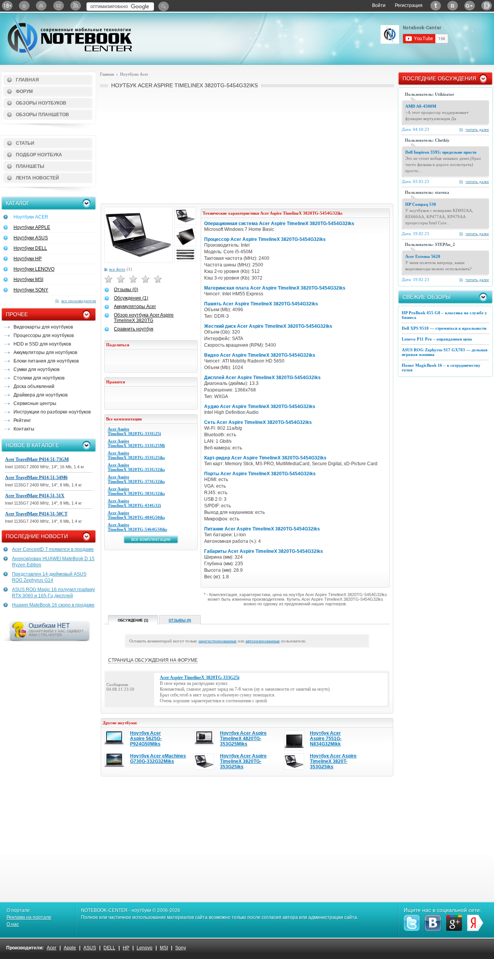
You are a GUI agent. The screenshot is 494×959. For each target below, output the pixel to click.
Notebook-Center (70, 37)
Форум (24, 91)
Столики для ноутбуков (39, 378)
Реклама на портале (29, 917)
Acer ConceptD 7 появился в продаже (53, 549)
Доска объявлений (34, 386)
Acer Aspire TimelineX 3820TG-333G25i (199, 677)
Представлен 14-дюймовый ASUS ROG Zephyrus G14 (49, 577)
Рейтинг (22, 420)
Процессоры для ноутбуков (44, 335)
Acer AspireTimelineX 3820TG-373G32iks (136, 479)
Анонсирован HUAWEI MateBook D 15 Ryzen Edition (53, 562)
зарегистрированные (217, 641)
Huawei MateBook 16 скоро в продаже (53, 605)
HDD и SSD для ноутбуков (42, 344)
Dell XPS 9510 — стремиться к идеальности (444, 328)
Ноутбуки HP (28, 258)
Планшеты (30, 166)
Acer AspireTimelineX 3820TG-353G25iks (136, 455)
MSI (164, 948)
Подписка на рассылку (58, 5)
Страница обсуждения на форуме (153, 660)
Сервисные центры (35, 403)
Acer (51, 948)
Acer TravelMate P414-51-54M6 (36, 477)
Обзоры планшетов (42, 114)
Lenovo (144, 948)
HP (126, 948)
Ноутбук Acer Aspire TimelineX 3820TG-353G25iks (243, 761)
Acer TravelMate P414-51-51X (34, 495)
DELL (109, 948)
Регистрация (409, 5)
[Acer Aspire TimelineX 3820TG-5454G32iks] (138, 235)
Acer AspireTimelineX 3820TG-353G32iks (136, 467)
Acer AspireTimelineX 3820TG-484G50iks (136, 515)
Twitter (436, 5)
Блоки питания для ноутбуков (46, 361)
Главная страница (24, 5)
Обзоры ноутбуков (41, 103)
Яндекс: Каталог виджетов (486, 5)
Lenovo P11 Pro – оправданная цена (437, 339)
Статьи (25, 143)
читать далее (477, 129)
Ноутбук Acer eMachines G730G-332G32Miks (158, 758)
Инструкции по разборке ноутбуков (52, 412)
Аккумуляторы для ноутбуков (45, 352)
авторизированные (262, 641)
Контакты (24, 429)
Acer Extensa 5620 (422, 256)
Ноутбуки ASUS (31, 238)
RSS (75, 5)
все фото (117, 269)
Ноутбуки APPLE (32, 227)
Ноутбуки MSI (28, 279)
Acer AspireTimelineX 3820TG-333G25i (134, 431)
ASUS (89, 948)
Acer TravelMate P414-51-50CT (36, 514)
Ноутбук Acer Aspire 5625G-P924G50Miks (146, 738)
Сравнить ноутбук (133, 329)
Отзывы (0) (126, 289)
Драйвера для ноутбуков (41, 395)
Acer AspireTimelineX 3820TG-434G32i (134, 503)
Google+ (469, 5)
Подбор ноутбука (39, 155)
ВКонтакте (452, 5)
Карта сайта (41, 5)
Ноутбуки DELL (30, 248)
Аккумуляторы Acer (135, 306)
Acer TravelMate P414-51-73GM (37, 459)
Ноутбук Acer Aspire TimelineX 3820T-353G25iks (333, 761)
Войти (379, 5)
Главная (27, 80)
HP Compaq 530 (420, 204)
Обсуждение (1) (131, 298)
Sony (180, 948)
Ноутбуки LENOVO (34, 269)
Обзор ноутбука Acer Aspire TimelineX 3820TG (144, 317)
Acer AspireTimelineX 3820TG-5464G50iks (137, 527)
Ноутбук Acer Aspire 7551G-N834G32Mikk (326, 738)
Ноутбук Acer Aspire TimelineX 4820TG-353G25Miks (243, 738)
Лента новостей (37, 178)
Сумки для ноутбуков (36, 369)
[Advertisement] (247, 145)
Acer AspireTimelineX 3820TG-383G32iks (136, 491)
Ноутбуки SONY (31, 290)
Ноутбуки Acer (134, 74)
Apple (70, 948)
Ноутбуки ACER (31, 217)
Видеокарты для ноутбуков (43, 327)
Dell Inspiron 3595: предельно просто (441, 152)
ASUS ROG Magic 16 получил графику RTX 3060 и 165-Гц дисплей (53, 592)
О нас (13, 924)
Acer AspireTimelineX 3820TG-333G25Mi (136, 443)
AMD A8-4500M (420, 106)
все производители (78, 300)
